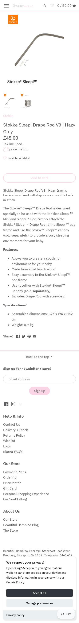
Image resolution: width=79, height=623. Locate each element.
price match (18, 149)
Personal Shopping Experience (26, 494)
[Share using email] (34, 336)
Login (7, 446)
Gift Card (10, 488)
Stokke (8, 116)
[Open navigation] (6, 6)
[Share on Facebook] (18, 336)
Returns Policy (14, 435)
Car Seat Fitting (15, 499)
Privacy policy (15, 615)
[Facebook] (6, 403)
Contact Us (11, 424)
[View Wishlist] (52, 6)
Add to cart (39, 178)
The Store (10, 530)
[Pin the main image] (29, 336)
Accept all (39, 593)
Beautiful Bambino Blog (21, 525)
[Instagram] (13, 403)
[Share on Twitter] (23, 336)
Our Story (10, 519)
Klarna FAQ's (13, 452)
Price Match (12, 483)
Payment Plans (14, 472)
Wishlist (9, 441)
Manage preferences (39, 603)
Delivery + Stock (15, 430)
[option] (10, 101)
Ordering (9, 477)
